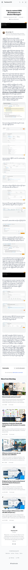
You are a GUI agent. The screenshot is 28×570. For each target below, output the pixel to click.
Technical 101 (8, 2)
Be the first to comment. (18, 372)
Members (8, 553)
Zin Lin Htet (9, 32)
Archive (12, 553)
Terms (21, 553)
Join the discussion (20, 368)
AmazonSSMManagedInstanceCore (13, 93)
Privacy (16, 553)
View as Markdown (15, 19)
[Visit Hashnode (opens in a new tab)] (14, 563)
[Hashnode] (15, 544)
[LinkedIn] (12, 32)
